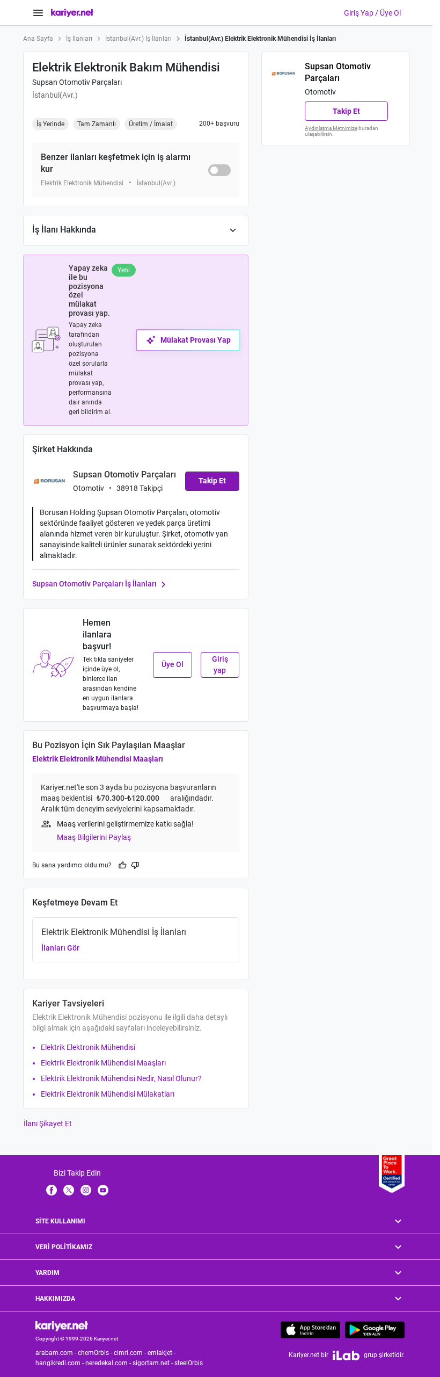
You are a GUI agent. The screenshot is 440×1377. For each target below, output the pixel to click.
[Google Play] (375, 1329)
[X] (68, 1189)
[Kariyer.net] (61, 1325)
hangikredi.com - (60, 1363)
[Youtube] (103, 1189)
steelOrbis (188, 1363)
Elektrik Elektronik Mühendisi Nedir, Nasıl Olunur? (121, 1078)
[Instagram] (85, 1189)
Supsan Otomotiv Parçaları (77, 82)
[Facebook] (51, 1189)
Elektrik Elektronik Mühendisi (88, 1047)
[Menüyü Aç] (38, 12)
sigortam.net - (153, 1363)
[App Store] (310, 1329)
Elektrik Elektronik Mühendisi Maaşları (97, 759)
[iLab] (346, 1355)
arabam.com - (56, 1353)
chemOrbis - (96, 1353)
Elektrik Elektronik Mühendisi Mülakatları (107, 1094)
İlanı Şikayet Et (48, 1123)
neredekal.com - (109, 1363)
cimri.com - (131, 1353)
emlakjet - (162, 1353)
